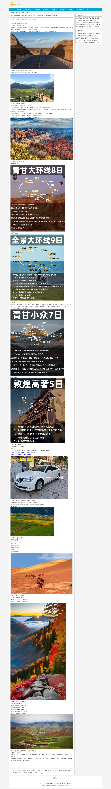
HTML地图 (68, 783)
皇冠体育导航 (45, 785)
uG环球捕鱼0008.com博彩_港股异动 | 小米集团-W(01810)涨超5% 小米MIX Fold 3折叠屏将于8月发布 (42, 771)
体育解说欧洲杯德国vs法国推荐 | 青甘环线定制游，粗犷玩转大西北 (33, 16)
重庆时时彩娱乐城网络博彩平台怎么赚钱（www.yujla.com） (31, 773)
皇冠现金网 (57, 785)
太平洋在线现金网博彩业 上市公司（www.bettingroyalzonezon (93, 24)
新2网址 (67, 785)
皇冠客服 (62, 785)
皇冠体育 (18, 12)
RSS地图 (62, 783)
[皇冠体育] (15, 5)
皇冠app (35, 115)
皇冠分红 (12, 542)
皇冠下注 (24, 12)
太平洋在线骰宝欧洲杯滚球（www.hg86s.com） (89, 40)
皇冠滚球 (12, 549)
